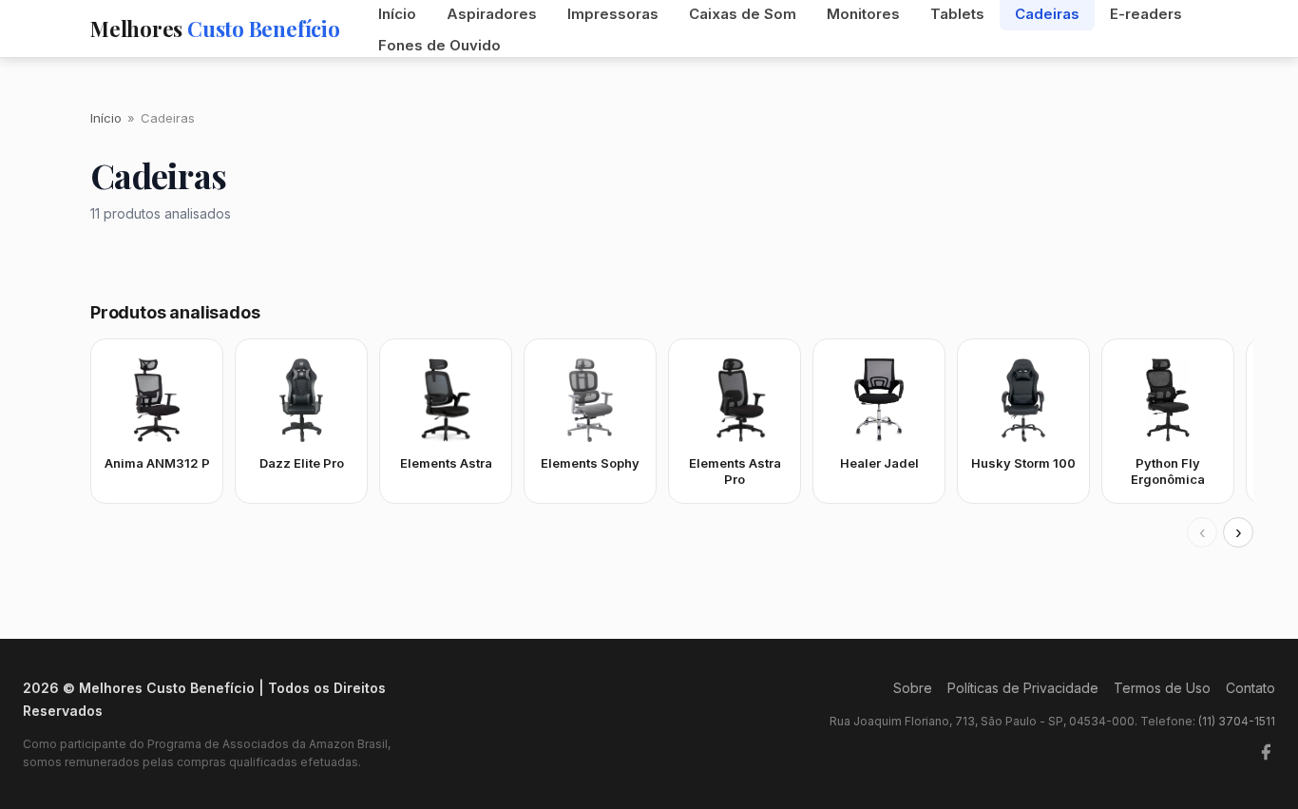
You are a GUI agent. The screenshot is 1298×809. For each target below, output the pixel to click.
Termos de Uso (1162, 688)
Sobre (912, 688)
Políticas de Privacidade (1022, 688)
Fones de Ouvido (439, 45)
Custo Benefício (215, 28)
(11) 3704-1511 (1236, 721)
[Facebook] (1265, 751)
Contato (1250, 688)
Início (106, 117)
